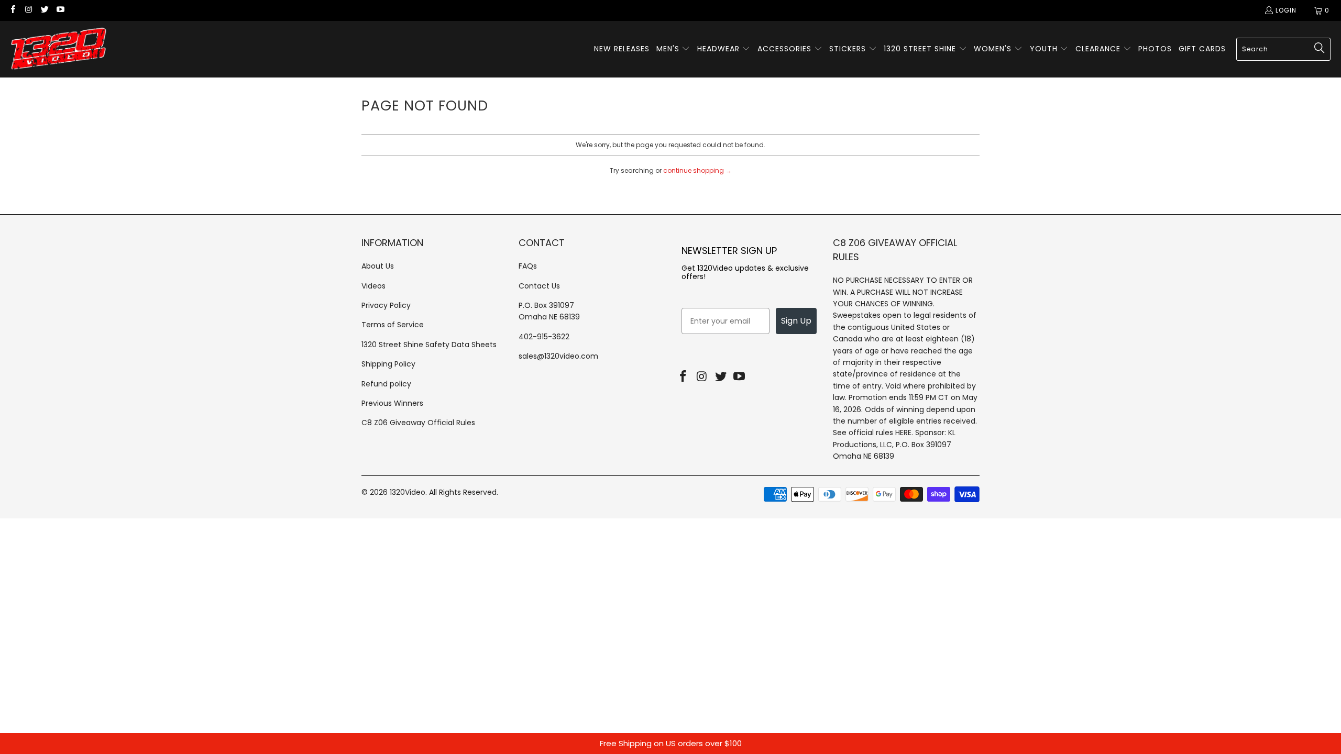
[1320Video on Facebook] (12, 10)
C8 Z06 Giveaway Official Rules (418, 422)
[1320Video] (58, 49)
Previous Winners (392, 403)
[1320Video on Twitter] (44, 10)
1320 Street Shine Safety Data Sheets (429, 344)
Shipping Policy (388, 364)
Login (1286, 10)
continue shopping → (697, 170)
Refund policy (386, 384)
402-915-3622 (544, 336)
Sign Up (796, 321)
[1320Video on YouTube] (60, 10)
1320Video (407, 492)
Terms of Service (392, 324)
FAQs (528, 266)
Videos (373, 286)
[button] (673, 49)
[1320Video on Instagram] (28, 10)
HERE (903, 432)
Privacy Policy (386, 305)
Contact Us (539, 286)
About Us (377, 266)
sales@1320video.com (558, 356)
